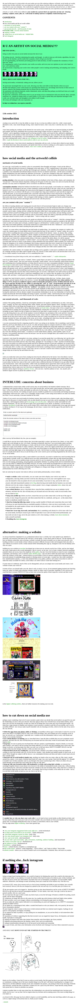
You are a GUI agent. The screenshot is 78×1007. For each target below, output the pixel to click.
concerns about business (16, 30)
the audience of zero (10, 843)
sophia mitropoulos (60, 256)
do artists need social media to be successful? (17, 832)
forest (5, 847)
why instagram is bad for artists (37, 138)
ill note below (45, 308)
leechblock (12, 405)
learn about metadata (61, 515)
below (60, 485)
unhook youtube (9, 850)
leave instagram (21, 519)
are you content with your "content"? (15, 27)
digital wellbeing (20, 823)
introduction (8, 21)
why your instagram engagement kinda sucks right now (21, 831)
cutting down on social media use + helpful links (18, 34)
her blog (33, 483)
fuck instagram (8, 36)
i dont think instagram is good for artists (16, 834)
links (16, 493)
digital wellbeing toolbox (13, 704)
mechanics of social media (12, 25)
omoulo (6, 1002)
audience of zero (29, 369)
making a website (9, 32)
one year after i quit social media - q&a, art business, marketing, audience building (28, 840)
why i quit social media (11, 838)
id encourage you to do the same (36, 402)
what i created (35, 146)
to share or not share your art (12, 841)
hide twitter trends (9, 848)
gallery (37, 552)
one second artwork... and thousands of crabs (17, 29)
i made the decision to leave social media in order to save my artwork (27, 140)
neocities (22, 548)
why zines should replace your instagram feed (18, 836)
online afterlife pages (34, 553)
